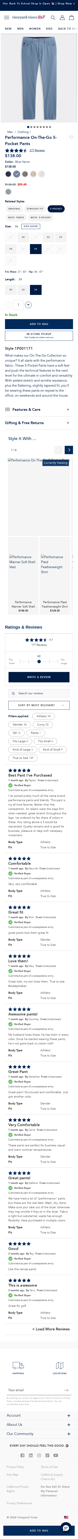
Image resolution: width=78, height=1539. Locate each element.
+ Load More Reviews (51, 1329)
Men (10, 132)
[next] (69, 450)
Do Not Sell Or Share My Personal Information (55, 1491)
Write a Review (39, 677)
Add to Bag (39, 324)
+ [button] (28, 305)
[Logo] (28, 17)
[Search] (53, 17)
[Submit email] (66, 1390)
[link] (39, 497)
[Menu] (6, 17)
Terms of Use (49, 1467)
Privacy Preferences (19, 1503)
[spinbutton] (18, 305)
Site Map (12, 1474)
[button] (14, 209)
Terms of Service (53, 1398)
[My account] (62, 17)
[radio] (8, 174)
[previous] (58, 450)
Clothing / (24, 132)
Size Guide (31, 226)
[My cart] (71, 17)
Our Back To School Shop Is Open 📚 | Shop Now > (39, 3)
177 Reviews (37, 150)
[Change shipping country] (66, 1517)
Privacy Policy (15, 1467)
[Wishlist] (71, 137)
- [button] (8, 305)
